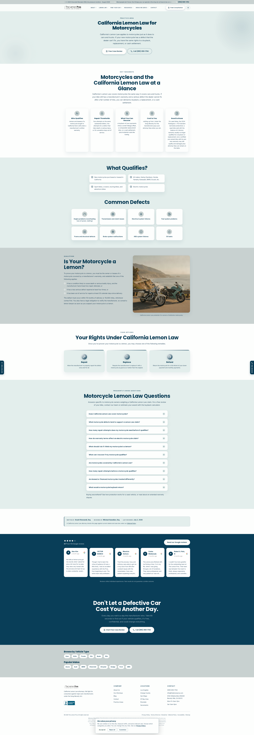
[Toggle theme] (188, 8)
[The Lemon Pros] (73, 8)
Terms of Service (155, 715)
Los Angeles (144, 690)
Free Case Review (115, 51)
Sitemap (187, 715)
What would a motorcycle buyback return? (126, 487)
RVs (106, 656)
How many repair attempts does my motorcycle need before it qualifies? (126, 430)
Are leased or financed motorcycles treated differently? (126, 479)
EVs (91, 656)
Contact (154, 7)
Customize (122, 730)
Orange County (145, 693)
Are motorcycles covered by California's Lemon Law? (126, 463)
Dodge (113, 667)
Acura (68, 667)
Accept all (102, 730)
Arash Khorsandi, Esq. (83, 520)
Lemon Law (103, 7)
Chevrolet (92, 667)
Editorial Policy (131, 523)
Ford (121, 667)
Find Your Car (115, 7)
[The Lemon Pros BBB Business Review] (74, 703)
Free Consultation (176, 8)
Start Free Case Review (115, 630)
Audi (75, 667)
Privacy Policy (146, 715)
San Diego (143, 696)
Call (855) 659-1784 (141, 51)
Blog (115, 696)
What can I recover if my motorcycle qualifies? (126, 454)
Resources (128, 7)
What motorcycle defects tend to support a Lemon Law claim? (126, 422)
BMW (83, 667)
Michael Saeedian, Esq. (111, 520)
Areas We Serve (141, 7)
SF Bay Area (144, 699)
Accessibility (181, 715)
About (93, 7)
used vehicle (131, 495)
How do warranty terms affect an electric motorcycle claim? (126, 438)
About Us (117, 690)
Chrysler (103, 667)
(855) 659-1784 (172, 690)
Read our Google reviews (177, 542)
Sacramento (144, 705)
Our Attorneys (118, 693)
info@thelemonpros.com (175, 693)
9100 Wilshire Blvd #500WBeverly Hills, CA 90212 (176, 697)
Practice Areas (118, 702)
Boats (99, 656)
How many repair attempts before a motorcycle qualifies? (126, 471)
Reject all (112, 730)
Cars (67, 656)
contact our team (111, 405)
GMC (128, 667)
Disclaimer (164, 715)
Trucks (83, 656)
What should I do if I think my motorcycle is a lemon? (126, 446)
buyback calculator (152, 405)
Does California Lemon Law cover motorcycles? (126, 414)
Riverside (143, 702)
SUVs (75, 656)
